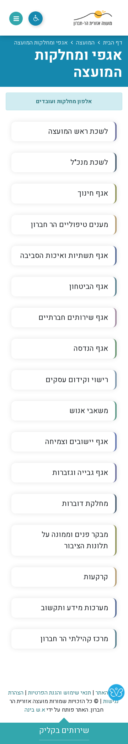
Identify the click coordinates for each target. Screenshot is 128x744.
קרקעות (96, 576)
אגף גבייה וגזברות (80, 472)
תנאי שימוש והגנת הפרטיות (59, 692)
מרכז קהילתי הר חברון (59, 636)
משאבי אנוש (88, 410)
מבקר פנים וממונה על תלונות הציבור (75, 540)
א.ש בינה (35, 710)
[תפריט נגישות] (35, 18)
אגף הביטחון (88, 286)
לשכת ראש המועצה (78, 131)
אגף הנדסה (91, 348)
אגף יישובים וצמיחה (76, 441)
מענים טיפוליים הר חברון (69, 224)
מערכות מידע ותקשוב (74, 607)
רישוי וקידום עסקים (77, 379)
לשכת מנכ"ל (89, 162)
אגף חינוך (93, 193)
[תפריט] (16, 18)
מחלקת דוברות (85, 503)
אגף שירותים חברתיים (73, 317)
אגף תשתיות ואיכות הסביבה (64, 255)
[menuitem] (64, 131)
